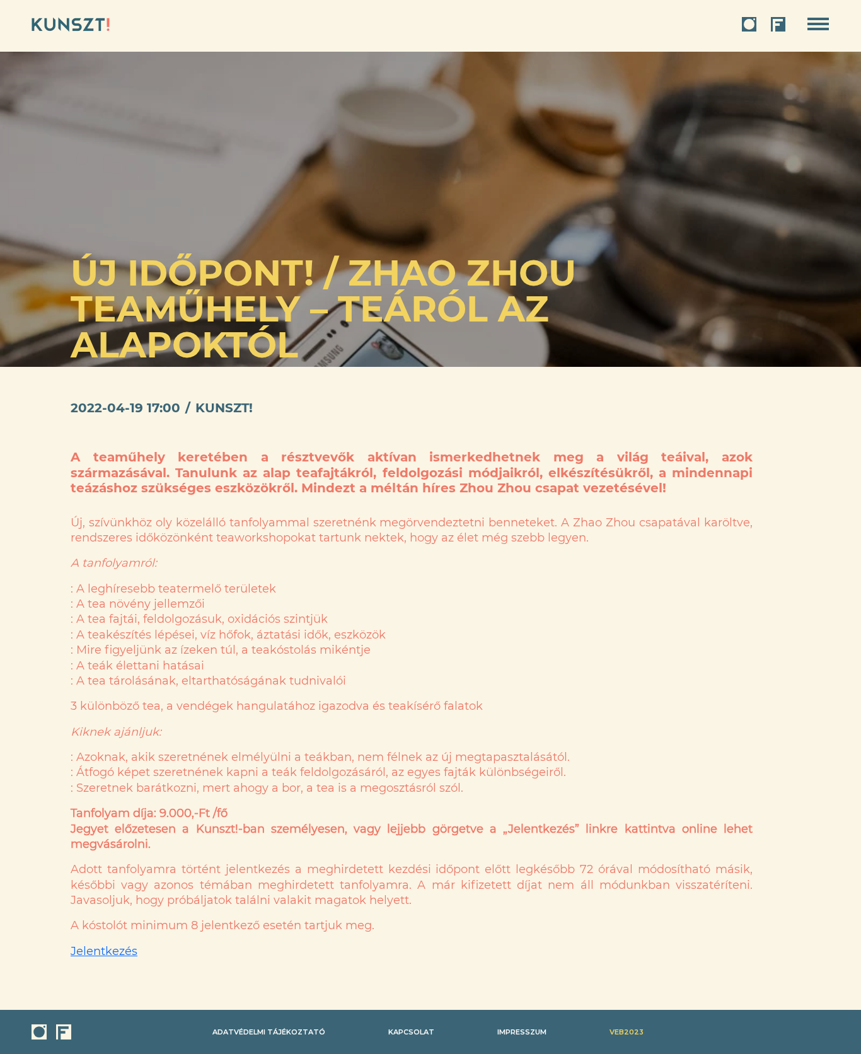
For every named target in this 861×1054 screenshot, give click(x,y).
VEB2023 (627, 1032)
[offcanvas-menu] (818, 24)
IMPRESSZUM (521, 1032)
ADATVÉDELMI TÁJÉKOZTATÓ (268, 1032)
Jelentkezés (104, 951)
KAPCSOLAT (411, 1032)
